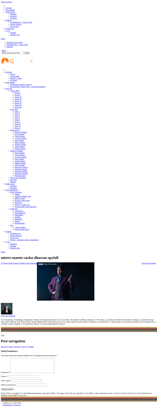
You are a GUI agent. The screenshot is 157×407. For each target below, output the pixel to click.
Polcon (17, 221)
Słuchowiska (14, 130)
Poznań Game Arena (22, 200)
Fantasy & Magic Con (23, 196)
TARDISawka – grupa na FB (17, 45)
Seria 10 (18, 124)
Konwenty (14, 209)
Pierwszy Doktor (21, 132)
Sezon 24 (18, 103)
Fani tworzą (14, 26)
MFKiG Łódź (20, 198)
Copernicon (19, 211)
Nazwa (4, 376)
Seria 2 (17, 114)
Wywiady (13, 80)
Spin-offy (13, 180)
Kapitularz (18, 219)
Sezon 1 (18, 93)
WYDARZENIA (12, 190)
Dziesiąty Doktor (21, 169)
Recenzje (13, 16)
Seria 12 (18, 128)
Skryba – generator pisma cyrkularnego (24, 240)
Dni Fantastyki (20, 213)
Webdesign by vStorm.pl (12, 405)
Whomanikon (20, 223)
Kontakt (13, 33)
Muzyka (13, 182)
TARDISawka (15, 234)
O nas (8, 31)
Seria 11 (18, 126)
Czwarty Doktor (21, 138)
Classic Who (14, 91)
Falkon (17, 194)
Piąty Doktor (19, 140)
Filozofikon (19, 215)
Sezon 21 (18, 101)
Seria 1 (17, 111)
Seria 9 (17, 122)
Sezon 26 (18, 107)
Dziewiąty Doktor (21, 167)
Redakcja (13, 244)
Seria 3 (17, 116)
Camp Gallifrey (20, 227)
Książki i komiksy (16, 151)
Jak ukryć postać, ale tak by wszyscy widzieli (17, 347)
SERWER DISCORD (14, 43)
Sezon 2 (18, 95)
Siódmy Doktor (20, 145)
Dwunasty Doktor (21, 174)
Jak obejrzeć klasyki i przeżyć (21, 85)
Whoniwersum (20, 149)
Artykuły (9, 8)
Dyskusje (13, 18)
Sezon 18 (18, 97)
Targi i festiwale (16, 192)
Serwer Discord (15, 24)
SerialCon (18, 203)
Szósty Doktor (20, 143)
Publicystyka (10, 12)
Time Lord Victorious (18, 178)
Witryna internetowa (8, 385)
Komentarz (5, 372)
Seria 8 (17, 120)
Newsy (12, 74)
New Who (14, 109)
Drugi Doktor (20, 134)
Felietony (13, 14)
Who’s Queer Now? (22, 229)
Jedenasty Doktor (21, 172)
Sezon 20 (18, 99)
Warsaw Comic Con (22, 205)
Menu (3, 39)
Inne (11, 225)
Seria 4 (17, 118)
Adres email (6, 381)
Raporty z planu (16, 78)
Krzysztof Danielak (30, 263)
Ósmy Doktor (20, 147)
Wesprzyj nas (15, 35)
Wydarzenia (10, 29)
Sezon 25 (18, 105)
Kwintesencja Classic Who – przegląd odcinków (27, 87)
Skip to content (6, 2)
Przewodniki (10, 10)
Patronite (9, 47)
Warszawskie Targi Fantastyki (25, 207)
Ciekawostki (14, 76)
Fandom (8, 20)
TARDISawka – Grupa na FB (21, 22)
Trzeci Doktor (20, 136)
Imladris (18, 217)
